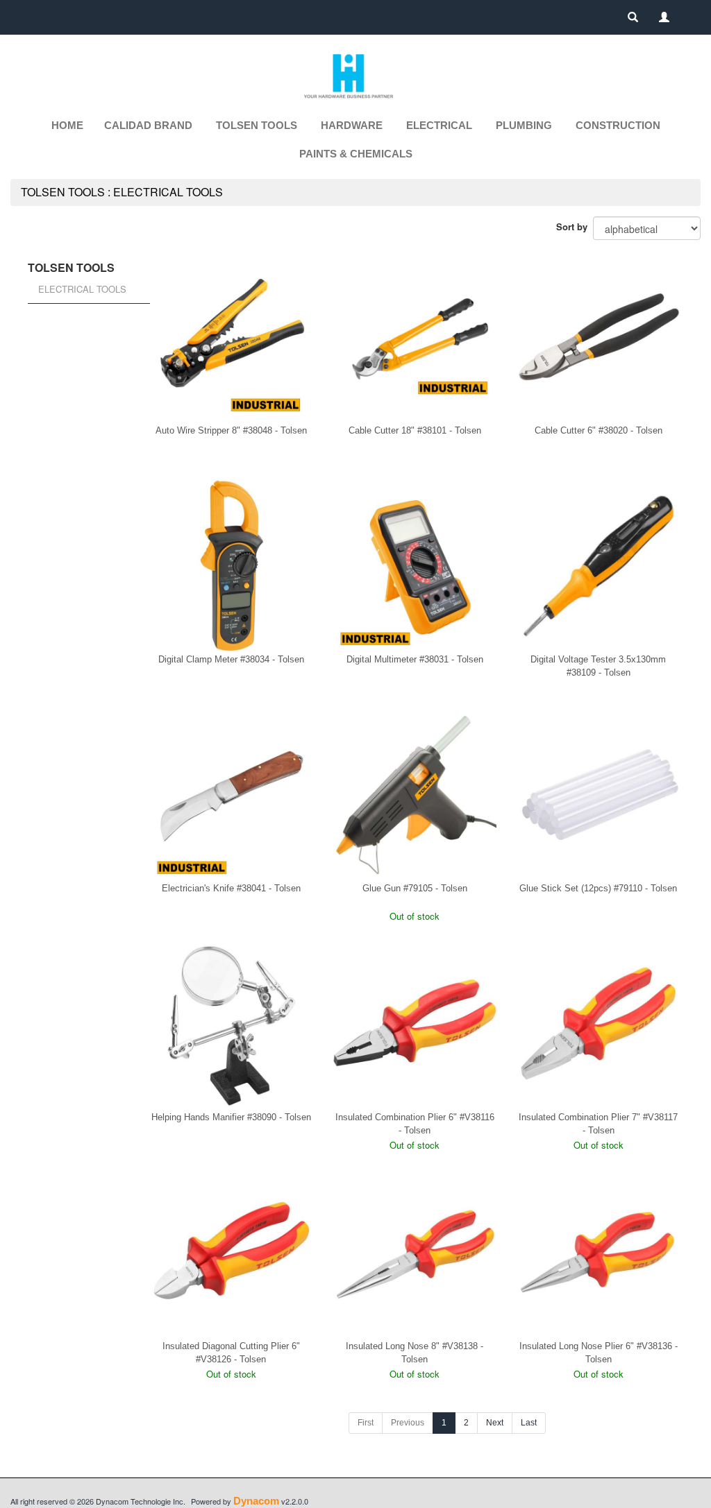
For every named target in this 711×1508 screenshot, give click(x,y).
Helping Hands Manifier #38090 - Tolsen (231, 1117)
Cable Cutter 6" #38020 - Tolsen (598, 430)
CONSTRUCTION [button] (618, 125)
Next (494, 1423)
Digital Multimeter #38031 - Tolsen (414, 659)
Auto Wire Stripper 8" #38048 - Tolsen (231, 430)
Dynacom (256, 1501)
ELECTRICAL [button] (439, 125)
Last (529, 1423)
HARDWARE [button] (352, 125)
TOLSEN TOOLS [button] (256, 125)
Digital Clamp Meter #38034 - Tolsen (231, 659)
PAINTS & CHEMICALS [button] (355, 154)
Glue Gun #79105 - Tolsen (414, 888)
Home (67, 125)
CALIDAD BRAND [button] (148, 125)
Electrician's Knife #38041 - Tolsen (231, 888)
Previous (407, 1423)
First (366, 1423)
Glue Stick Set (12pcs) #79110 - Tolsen (598, 888)
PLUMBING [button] (524, 125)
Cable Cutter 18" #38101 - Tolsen (415, 430)
